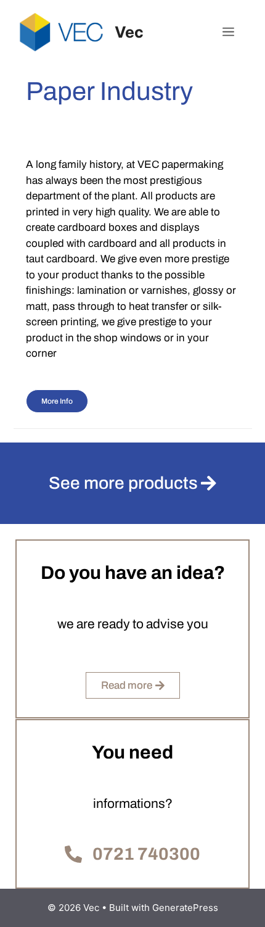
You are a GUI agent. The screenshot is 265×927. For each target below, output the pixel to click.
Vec (129, 32)
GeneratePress (185, 907)
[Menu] (228, 32)
